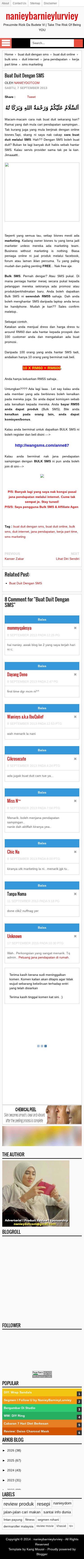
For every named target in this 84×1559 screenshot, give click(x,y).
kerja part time (67, 531)
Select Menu (6, 43)
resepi (43, 1504)
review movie (45, 1526)
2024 (11, 1470)
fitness (29, 1519)
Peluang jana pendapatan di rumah (44, 957)
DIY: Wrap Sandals (18, 1392)
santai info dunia (57, 1512)
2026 (11, 1450)
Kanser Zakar (14, 558)
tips (71, 1525)
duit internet (20, 531)
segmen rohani (48, 1519)
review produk (19, 1504)
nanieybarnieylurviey (42, 15)
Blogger (42, 1554)
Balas (42, 619)
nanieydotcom (27, 83)
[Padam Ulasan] (75, 628)
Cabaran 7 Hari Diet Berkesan (26, 1423)
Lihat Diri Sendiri (67, 558)
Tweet (31, 97)
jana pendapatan (43, 531)
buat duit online (56, 526)
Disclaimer (50, 3)
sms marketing (15, 536)
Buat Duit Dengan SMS (25, 583)
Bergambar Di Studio (19, 1408)
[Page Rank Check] (42, 1376)
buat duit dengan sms (28, 526)
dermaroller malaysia (18, 1526)
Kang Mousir (36, 1549)
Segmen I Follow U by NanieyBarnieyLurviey (37, 1400)
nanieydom (62, 1503)
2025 (11, 1460)
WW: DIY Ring (14, 1415)
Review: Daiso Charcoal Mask (26, 1431)
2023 (11, 1480)
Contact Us (19, 3)
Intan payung (13, 1519)
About (5, 3)
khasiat (61, 1526)
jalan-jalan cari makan (22, 1512)
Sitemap (35, 3)
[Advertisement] (42, 1279)
